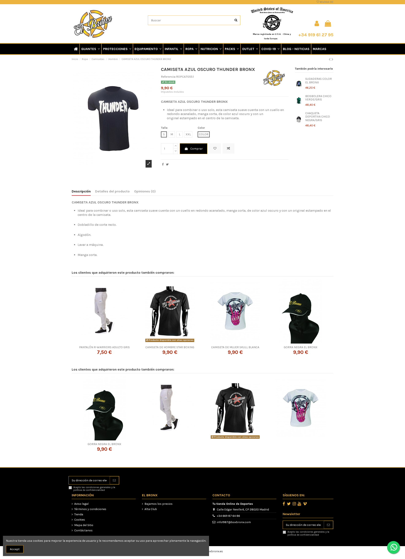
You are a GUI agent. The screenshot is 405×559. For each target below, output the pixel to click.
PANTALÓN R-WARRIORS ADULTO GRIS (104, 347)
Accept (15, 549)
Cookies (79, 519)
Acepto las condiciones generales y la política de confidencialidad (94, 488)
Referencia (168, 77)
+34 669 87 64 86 (228, 516)
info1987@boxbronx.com (234, 522)
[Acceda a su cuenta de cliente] (317, 23)
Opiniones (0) (145, 191)
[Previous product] (330, 59)
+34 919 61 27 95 (315, 34)
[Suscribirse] (114, 480)
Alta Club (150, 509)
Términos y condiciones (90, 509)
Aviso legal (81, 504)
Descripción (81, 191)
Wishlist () (326, 1)
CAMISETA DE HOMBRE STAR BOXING (169, 347)
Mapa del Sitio (83, 525)
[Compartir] (163, 164)
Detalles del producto (112, 191)
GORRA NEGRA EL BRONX (300, 347)
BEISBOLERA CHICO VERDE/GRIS (318, 98)
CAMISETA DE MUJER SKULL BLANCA (235, 347)
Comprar (196, 148)
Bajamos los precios (158, 504)
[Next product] (332, 59)
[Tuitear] (167, 164)
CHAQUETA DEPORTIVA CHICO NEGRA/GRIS (317, 116)
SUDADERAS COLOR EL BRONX (318, 80)
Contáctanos (83, 530)
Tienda (78, 514)
